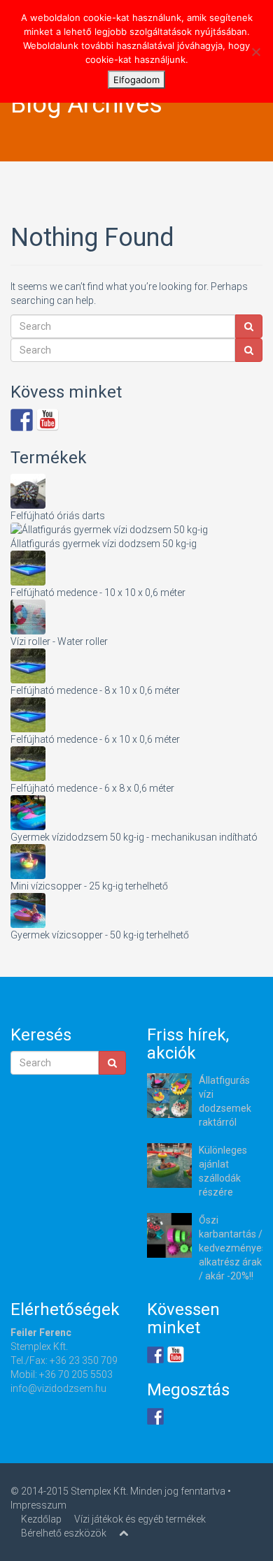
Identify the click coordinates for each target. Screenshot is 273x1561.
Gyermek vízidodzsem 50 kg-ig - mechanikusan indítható (134, 837)
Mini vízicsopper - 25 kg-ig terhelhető (89, 886)
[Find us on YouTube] (47, 420)
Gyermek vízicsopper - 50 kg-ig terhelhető (99, 935)
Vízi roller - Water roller (59, 641)
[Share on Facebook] (155, 1416)
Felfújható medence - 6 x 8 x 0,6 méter (92, 788)
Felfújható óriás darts (57, 515)
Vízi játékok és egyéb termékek (140, 1519)
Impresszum (38, 1505)
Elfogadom (136, 79)
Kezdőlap (41, 1519)
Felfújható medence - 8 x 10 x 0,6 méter (95, 690)
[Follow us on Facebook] (21, 420)
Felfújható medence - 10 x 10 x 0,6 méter (98, 592)
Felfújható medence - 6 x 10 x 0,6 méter (95, 739)
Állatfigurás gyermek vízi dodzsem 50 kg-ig (103, 543)
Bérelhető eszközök (63, 1533)
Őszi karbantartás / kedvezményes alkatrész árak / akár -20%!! (233, 1248)
